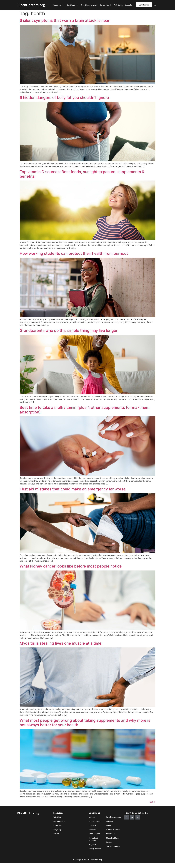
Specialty (128, 5)
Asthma (92, 817)
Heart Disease (94, 833)
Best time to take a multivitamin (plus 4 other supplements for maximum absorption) (84, 409)
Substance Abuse (113, 846)
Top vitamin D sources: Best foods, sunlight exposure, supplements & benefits (82, 174)
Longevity (57, 829)
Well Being (118, 5)
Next (152, 802)
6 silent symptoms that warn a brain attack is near (64, 20)
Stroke (109, 842)
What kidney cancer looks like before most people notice (71, 566)
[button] (154, 5)
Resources (57, 5)
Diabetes (92, 829)
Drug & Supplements (89, 5)
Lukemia (109, 821)
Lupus (108, 825)
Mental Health (59, 821)
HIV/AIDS (92, 844)
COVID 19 (92, 825)
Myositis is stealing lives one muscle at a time (60, 643)
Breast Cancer (94, 821)
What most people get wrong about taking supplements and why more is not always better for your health (85, 722)
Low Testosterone (113, 817)
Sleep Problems (112, 838)
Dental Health (105, 5)
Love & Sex (57, 825)
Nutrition (57, 817)
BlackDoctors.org (31, 5)
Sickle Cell (110, 833)
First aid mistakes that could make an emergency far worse (73, 489)
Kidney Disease (95, 848)
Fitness (56, 833)
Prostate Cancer (113, 829)
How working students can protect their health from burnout (74, 253)
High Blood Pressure (93, 839)
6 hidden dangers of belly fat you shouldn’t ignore (64, 97)
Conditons (71, 5)
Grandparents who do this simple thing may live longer (69, 330)
